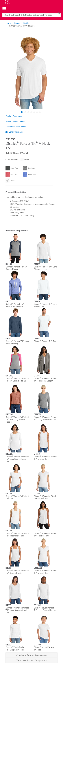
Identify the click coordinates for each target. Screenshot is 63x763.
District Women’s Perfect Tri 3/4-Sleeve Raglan (17, 379)
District (26, 23)
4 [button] (31, 112)
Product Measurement (15, 121)
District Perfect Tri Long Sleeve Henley (17, 342)
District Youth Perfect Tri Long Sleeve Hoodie (45, 609)
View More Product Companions (31, 655)
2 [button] (25, 112)
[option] (31, 72)
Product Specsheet (14, 116)
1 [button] (22, 112)
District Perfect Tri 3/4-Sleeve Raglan (17, 268)
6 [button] (37, 112)
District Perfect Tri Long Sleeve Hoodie (45, 268)
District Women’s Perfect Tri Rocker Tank (45, 534)
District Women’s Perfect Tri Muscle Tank (45, 458)
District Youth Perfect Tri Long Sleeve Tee (16, 648)
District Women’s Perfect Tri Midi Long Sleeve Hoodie (17, 419)
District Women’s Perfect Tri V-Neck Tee (45, 571)
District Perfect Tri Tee (45, 341)
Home (8, 23)
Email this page (15, 132)
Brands (17, 23)
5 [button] (34, 112)
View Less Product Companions (31, 660)
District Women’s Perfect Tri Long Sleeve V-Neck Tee (17, 610)
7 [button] (40, 112)
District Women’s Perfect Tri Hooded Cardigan (45, 379)
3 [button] (28, 112)
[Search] (59, 12)
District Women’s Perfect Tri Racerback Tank (17, 534)
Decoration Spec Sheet (16, 127)
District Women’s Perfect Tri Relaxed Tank (17, 571)
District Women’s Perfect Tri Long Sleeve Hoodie (45, 418)
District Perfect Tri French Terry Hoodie (15, 305)
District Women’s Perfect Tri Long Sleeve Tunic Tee (17, 459)
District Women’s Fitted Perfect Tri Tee (45, 497)
